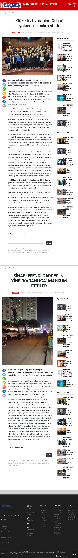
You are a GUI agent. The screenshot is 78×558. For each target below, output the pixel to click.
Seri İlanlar (57, 527)
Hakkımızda (4, 527)
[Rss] (19, 516)
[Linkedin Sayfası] (16, 516)
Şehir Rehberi (58, 530)
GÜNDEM (26, 4)
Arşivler (32, 524)
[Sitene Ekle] (5, 519)
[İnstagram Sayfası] (9, 516)
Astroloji (70, 519)
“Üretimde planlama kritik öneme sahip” (68, 192)
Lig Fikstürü (57, 521)
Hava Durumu (58, 510)
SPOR (42, 4)
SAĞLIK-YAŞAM (51, 4)
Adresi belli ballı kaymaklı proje (67, 78)
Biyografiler (71, 515)
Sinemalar (57, 525)
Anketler (70, 512)
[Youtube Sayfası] (12, 516)
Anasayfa (4, 13)
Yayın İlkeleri (5, 529)
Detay (59, 556)
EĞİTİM (43, 527)
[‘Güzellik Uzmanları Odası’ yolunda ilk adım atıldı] (27, 56)
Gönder (49, 243)
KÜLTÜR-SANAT (43, 521)
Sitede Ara (71, 510)
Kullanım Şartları (6, 538)
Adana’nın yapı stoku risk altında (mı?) (68, 201)
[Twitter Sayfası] (5, 516)
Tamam (66, 556)
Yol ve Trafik (58, 512)
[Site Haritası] (2, 519)
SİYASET (43, 525)
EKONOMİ (34, 4)
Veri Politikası (5, 531)
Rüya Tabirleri (72, 517)
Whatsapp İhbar (6, 540)
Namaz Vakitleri (56, 515)
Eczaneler (57, 518)
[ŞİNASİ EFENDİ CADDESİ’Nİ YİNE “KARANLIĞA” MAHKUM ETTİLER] (27, 331)
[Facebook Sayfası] (2, 516)
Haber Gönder (5, 542)
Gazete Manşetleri (57, 533)
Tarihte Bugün (58, 523)
